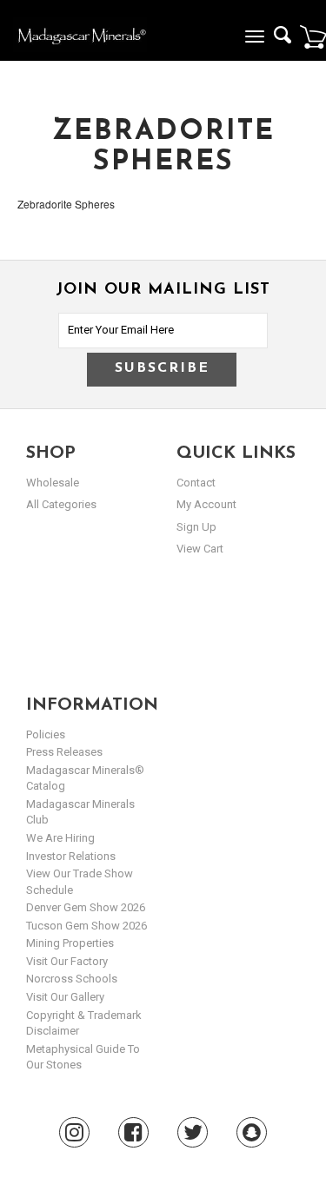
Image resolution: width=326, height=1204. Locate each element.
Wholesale (52, 482)
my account (206, 504)
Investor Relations (71, 856)
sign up (196, 526)
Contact (196, 482)
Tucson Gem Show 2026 (86, 925)
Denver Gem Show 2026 (85, 907)
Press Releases (64, 751)
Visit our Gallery (65, 996)
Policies (45, 734)
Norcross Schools (71, 978)
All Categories (61, 504)
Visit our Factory (67, 961)
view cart (199, 548)
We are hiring (60, 837)
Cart (313, 36)
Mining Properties (70, 942)
